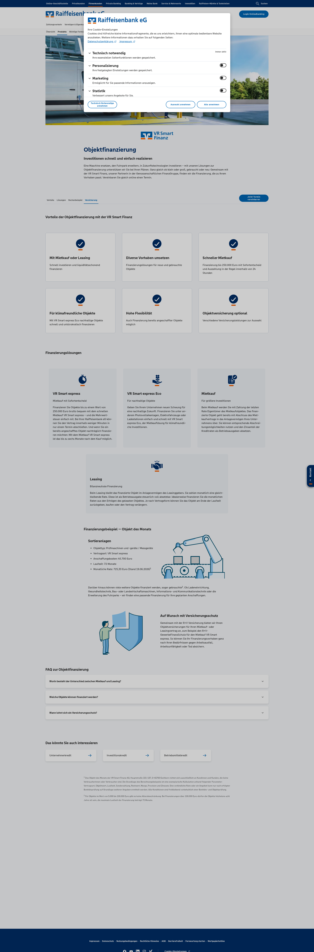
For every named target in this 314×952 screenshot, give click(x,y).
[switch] (223, 65)
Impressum (126, 41)
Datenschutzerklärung (101, 41)
